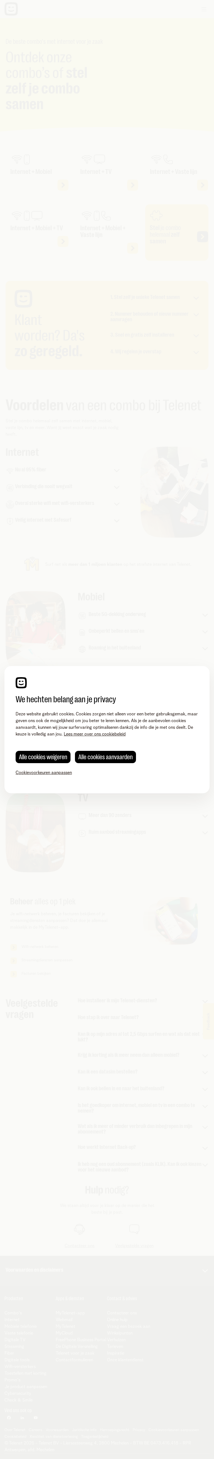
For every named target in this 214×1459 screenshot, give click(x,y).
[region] (107, 729)
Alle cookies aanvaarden (105, 757)
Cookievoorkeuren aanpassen (44, 772)
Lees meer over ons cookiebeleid (95, 734)
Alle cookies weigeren (43, 757)
